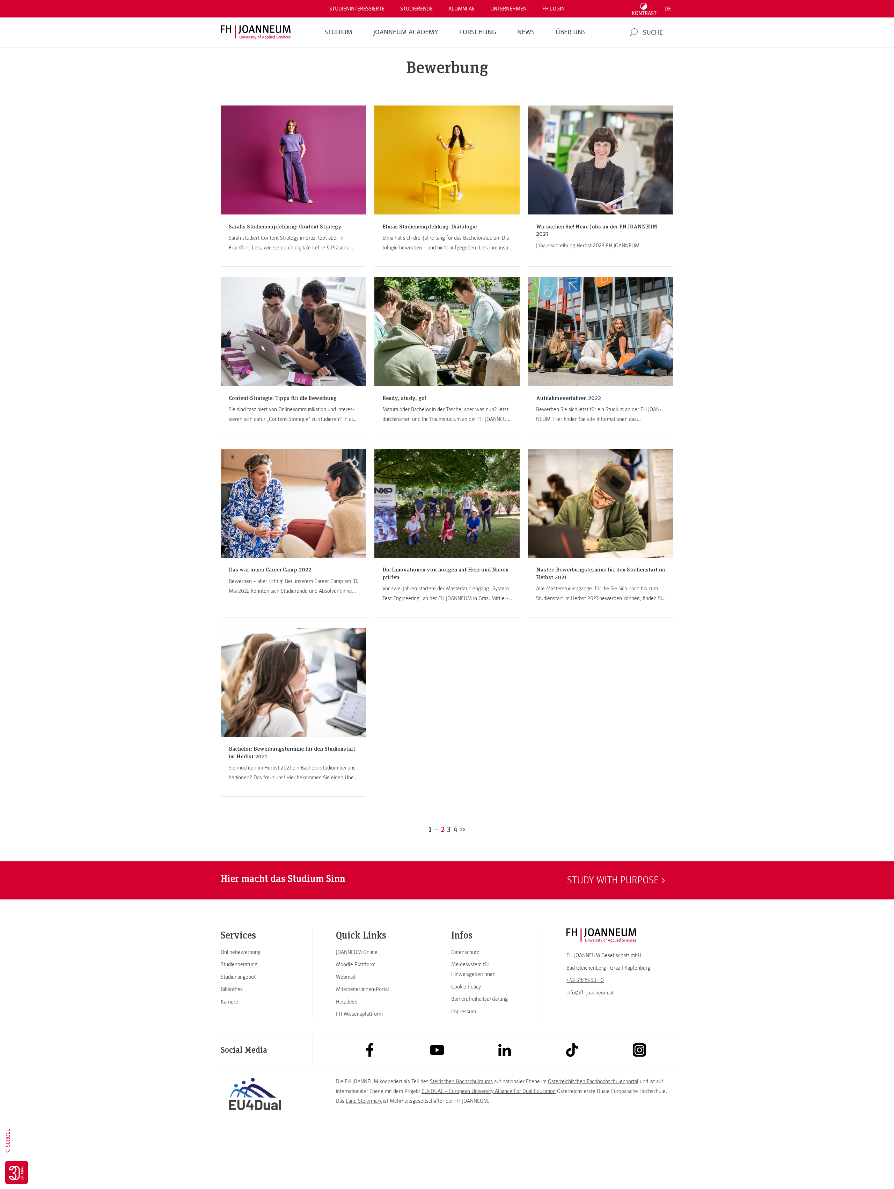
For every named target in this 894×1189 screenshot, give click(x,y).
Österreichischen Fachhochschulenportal (593, 1081)
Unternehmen (508, 8)
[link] (255, 952)
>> (463, 828)
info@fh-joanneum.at (590, 992)
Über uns (571, 32)
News (526, 32)
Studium (338, 32)
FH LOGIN (553, 8)
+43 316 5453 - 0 (585, 980)
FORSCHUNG (477, 32)
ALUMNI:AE (461, 8)
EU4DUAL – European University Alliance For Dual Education (489, 1091)
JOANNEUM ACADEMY (405, 32)
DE (668, 8)
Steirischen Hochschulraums (461, 1081)
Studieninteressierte (356, 8)
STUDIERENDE (416, 8)
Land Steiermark (364, 1100)
